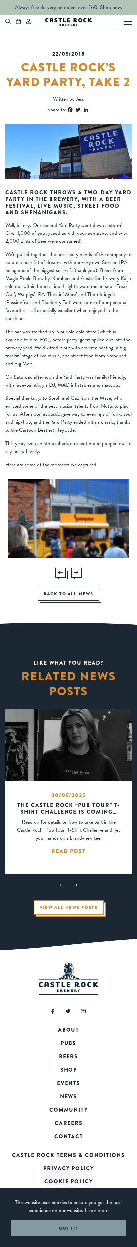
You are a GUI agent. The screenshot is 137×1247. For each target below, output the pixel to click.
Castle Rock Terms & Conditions (68, 1155)
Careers (69, 1123)
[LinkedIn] (86, 109)
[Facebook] (70, 109)
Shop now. (111, 7)
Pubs (68, 1043)
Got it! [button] (68, 1228)
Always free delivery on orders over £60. (57, 7)
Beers (68, 1056)
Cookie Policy (68, 1181)
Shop (68, 1070)
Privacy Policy (68, 1168)
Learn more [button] (96, 1210)
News (68, 1096)
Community (68, 1110)
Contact (68, 1136)
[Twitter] (78, 109)
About (68, 1030)
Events (68, 1083)
